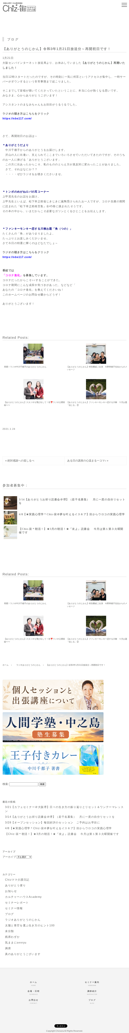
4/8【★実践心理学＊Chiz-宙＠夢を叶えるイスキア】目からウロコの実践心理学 (72, 514)
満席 (8, 948)
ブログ (9, 914)
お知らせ (11, 891)
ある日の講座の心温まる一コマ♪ (86, 460)
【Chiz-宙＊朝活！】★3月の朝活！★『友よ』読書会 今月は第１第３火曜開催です (62, 834)
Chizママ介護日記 (17, 879)
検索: (6, 784)
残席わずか (12, 936)
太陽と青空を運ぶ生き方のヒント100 (30, 925)
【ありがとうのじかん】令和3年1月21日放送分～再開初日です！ (57, 49)
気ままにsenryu (16, 942)
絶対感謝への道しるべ (20, 460)
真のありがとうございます (22, 954)
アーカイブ (9, 856)
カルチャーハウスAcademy (23, 896)
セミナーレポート (17, 902)
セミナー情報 (14, 908)
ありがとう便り (15, 885)
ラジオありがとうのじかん (22, 919)
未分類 (9, 931)
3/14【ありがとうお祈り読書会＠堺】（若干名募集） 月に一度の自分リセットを (60, 816)
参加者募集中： (15, 485)
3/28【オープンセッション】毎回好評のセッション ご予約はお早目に (52, 822)
